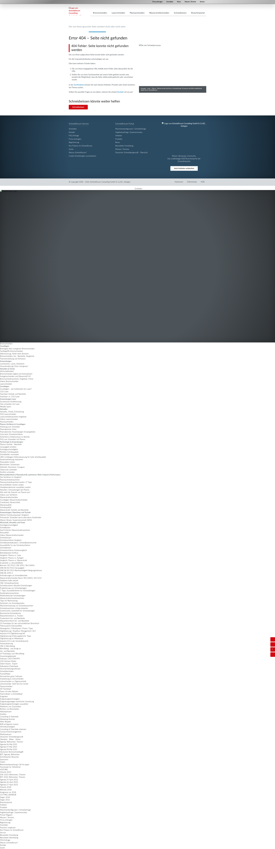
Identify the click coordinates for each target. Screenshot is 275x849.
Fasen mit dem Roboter (9, 691)
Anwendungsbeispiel (8, 656)
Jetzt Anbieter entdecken (184, 168)
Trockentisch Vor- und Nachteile (12, 618)
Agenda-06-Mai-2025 (8, 744)
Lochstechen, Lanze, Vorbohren (12, 364)
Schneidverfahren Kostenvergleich (13, 550)
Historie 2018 (5, 787)
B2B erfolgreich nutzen (9, 724)
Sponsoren (4, 759)
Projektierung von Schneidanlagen (13, 588)
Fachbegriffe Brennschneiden (11, 351)
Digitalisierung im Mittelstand (11, 638)
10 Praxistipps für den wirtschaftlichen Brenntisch (19, 623)
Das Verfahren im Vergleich (10, 477)
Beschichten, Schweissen (10, 464)
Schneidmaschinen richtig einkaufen (14, 608)
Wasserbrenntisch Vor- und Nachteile (14, 621)
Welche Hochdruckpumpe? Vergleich (14, 515)
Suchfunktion (79, 85)
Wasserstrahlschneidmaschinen (12, 598)
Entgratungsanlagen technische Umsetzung (17, 701)
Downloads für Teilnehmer (10, 767)
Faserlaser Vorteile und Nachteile (13, 394)
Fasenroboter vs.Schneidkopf (11, 694)
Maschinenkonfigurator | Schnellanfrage (130, 129)
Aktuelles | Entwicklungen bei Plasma (14, 490)
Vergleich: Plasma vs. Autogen (12, 558)
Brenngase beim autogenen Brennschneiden (17, 349)
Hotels (2, 762)
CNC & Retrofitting (7, 646)
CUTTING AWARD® (8, 795)
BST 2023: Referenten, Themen (12, 777)
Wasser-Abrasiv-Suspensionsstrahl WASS (16, 520)
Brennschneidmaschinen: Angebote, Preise (16, 379)
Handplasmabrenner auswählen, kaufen (15, 487)
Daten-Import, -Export (8, 664)
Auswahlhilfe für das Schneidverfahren (15, 545)
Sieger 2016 (5, 800)
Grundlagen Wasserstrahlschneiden (14, 500)
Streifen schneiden (7, 472)
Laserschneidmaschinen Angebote (13, 417)
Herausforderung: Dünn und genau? (14, 366)
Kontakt (120, 92)
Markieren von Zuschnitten (10, 707)
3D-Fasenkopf (5, 689)
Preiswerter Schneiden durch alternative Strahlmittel (20, 517)
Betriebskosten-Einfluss (9, 553)
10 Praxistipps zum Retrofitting (12, 654)
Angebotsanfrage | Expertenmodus (128, 132)
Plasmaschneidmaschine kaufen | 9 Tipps (16, 482)
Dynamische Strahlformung (10, 402)
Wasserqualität (5, 505)
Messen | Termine (190, 2)
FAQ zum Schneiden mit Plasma (12, 439)
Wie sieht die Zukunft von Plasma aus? (15, 492)
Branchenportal (6, 802)
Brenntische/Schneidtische (10, 613)
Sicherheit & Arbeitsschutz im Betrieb (15, 437)
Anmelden (169, 2)
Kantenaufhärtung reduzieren (11, 459)
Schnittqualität (5, 507)
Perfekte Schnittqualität (9, 452)
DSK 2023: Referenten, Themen (12, 775)
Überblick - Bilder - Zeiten (10, 739)
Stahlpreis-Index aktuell (9, 580)
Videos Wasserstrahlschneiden (12, 535)
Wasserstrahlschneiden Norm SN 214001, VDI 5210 (20, 578)
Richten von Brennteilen (9, 709)
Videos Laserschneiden (9, 419)
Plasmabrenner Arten (8, 429)
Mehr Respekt (5, 722)
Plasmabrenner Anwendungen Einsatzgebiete (17, 432)
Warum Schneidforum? (78, 152)
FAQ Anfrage (74, 136)
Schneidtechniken (7, 671)
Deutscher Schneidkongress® (11, 737)
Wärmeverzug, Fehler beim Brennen (14, 354)
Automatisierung (6, 643)
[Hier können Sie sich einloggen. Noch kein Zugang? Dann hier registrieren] (272, 639)
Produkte (118, 139)
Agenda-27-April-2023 (9, 785)
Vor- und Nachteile (7, 651)
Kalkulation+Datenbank (9, 666)
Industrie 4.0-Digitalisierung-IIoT (12, 633)
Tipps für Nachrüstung (9, 601)
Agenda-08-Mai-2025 (8, 749)
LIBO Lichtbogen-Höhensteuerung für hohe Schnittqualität (23, 457)
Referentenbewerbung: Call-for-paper (14, 765)
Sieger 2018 (5, 797)
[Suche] (272, 644)
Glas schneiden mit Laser (10, 404)
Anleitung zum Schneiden (10, 427)
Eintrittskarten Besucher (9, 757)
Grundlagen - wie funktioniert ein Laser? (16, 389)
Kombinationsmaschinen (9, 593)
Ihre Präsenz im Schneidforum (80, 146)
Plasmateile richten (7, 462)
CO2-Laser (4, 392)
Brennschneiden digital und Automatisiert (16, 374)
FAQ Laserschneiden (8, 414)
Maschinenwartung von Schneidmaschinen (16, 606)
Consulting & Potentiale (9, 717)
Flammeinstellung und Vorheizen (13, 359)
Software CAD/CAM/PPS (10, 659)
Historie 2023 (5, 772)
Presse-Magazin (6, 815)
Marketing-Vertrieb (7, 719)
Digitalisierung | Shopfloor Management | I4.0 (18, 631)
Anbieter (118, 136)
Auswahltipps (5, 674)
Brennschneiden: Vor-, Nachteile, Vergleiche (17, 356)
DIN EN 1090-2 (6, 573)
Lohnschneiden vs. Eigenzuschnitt (13, 681)
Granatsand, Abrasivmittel (10, 502)
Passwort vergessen (8, 828)
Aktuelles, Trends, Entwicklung (12, 412)
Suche (71, 149)
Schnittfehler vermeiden (9, 454)
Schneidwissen (78, 107)
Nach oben (274, 654)
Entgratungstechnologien (10, 699)
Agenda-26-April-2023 (9, 782)
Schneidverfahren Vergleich (10, 540)
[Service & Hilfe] (272, 649)
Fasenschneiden (6, 686)
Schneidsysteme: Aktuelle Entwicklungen (16, 586)
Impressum (179, 182)
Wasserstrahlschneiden (9, 497)
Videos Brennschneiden (9, 381)
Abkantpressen (5, 712)
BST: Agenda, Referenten (10, 754)
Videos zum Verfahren (8, 495)
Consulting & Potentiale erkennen (13, 729)
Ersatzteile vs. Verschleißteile (11, 563)
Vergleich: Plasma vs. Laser (10, 555)
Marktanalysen (5, 734)
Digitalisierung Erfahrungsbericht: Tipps (15, 636)
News (179, 2)
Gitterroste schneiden (8, 470)
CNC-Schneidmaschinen (9, 583)
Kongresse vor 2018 (8, 792)
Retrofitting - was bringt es (10, 649)
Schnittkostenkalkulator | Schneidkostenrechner (18, 543)
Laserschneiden (6, 384)
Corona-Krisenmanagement (10, 732)
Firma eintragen (157, 2)
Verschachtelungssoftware (10, 669)
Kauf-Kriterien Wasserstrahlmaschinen (15, 530)
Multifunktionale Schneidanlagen (12, 596)
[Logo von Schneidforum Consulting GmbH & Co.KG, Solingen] (75, 11)
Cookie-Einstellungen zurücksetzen (82, 156)
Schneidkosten (5, 548)
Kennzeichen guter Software (11, 676)
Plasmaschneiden (6, 422)
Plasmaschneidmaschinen (10, 480)
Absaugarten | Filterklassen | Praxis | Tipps (16, 628)
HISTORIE (4, 770)
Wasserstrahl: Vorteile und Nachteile (14, 510)
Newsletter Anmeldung (124, 146)
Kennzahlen (4, 533)
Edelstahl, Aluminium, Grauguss (12, 467)
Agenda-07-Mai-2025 (8, 747)
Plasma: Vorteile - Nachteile (11, 444)
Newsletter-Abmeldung (9, 838)
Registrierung (74, 142)
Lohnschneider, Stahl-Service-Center (14, 684)
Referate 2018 (5, 790)
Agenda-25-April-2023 (9, 780)
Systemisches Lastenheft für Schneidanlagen (17, 611)
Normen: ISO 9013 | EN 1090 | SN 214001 (17, 565)
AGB (203, 182)
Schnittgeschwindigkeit (9, 449)
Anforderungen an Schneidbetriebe (13, 575)
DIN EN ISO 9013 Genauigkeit (12, 568)
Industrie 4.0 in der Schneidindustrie (14, 641)
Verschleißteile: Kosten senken (12, 485)
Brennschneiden (6, 344)
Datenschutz (192, 182)
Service (202, 2)
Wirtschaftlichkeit (7, 371)
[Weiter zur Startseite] (137, 266)
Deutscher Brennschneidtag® (11, 752)
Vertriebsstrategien (7, 727)
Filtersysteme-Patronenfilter (11, 626)
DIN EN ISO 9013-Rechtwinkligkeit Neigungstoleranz (21, 570)
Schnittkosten (5, 528)
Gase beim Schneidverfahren (11, 434)
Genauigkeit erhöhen (8, 447)
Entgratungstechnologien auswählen (14, 704)
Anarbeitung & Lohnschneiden (12, 679)
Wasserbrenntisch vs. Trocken (11, 616)
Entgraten (4, 696)
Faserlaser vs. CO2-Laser (10, 397)
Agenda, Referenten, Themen (11, 742)
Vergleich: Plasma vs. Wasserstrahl (13, 560)
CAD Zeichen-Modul (8, 661)
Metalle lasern (5, 407)
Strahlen (3, 714)
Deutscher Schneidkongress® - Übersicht (131, 152)
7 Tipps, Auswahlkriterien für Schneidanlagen (17, 591)
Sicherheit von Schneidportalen (12, 603)
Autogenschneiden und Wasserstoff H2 (15, 376)
